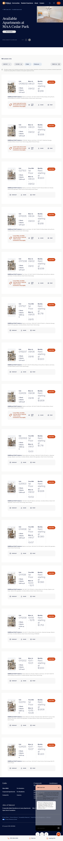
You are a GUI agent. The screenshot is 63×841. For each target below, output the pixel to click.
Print (51, 104)
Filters (18, 64)
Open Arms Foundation (8, 810)
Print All (54, 64)
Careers (42, 3)
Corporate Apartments (8, 792)
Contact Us (5, 795)
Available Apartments (17, 9)
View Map (32, 105)
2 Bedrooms (36, 64)
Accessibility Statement (24, 817)
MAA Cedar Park (7, 9)
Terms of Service (14, 817)
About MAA (5, 788)
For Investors (20, 788)
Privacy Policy (5, 817)
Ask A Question (9, 31)
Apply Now (51, 82)
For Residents (21, 792)
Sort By (5, 64)
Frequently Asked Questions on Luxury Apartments (16, 808)
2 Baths (27, 64)
